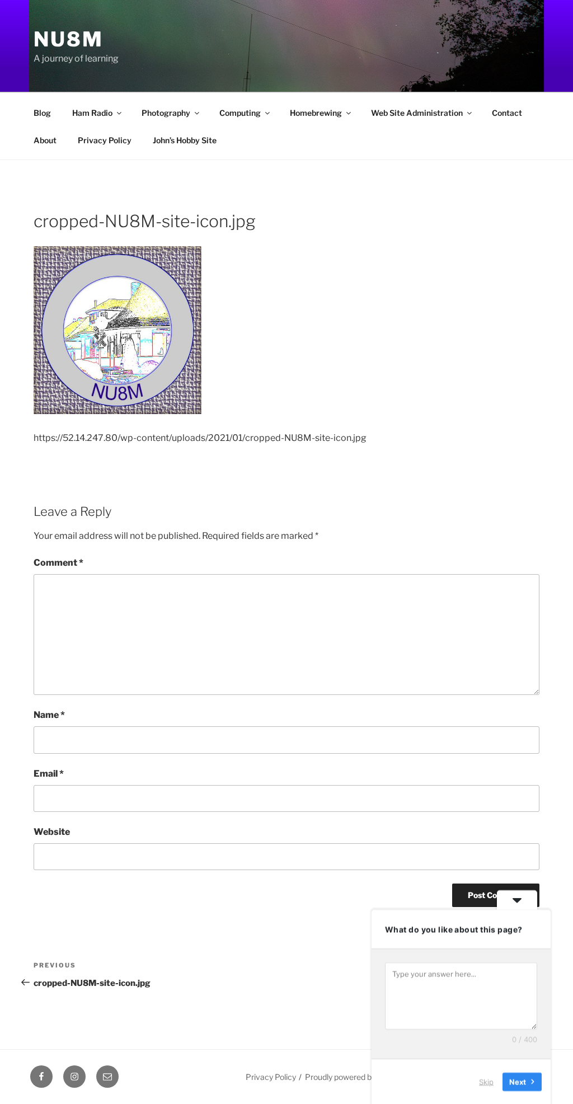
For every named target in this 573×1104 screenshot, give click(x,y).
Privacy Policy (104, 140)
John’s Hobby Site (185, 140)
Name (49, 715)
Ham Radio (92, 113)
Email (49, 773)
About (45, 140)
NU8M (69, 39)
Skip (486, 1081)
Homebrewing (316, 113)
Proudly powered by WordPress (361, 1077)
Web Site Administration (417, 113)
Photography (166, 113)
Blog (42, 113)
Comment (58, 562)
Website (52, 831)
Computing (240, 113)
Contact (507, 113)
